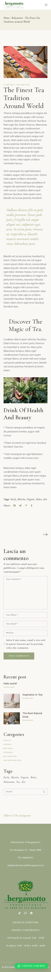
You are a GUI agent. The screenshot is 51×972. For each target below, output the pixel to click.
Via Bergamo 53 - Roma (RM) (25, 850)
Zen (45, 499)
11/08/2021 (9, 85)
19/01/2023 (9, 687)
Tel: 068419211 (25, 857)
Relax (39, 499)
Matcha (21, 499)
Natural (8, 748)
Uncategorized (13, 760)
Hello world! (10, 683)
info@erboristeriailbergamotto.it (25, 865)
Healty (8, 740)
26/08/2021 (28, 698)
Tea (18, 781)
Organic (31, 499)
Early (13, 499)
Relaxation (17, 18)
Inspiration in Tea (32, 694)
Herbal (8, 744)
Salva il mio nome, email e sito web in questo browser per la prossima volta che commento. (25, 644)
